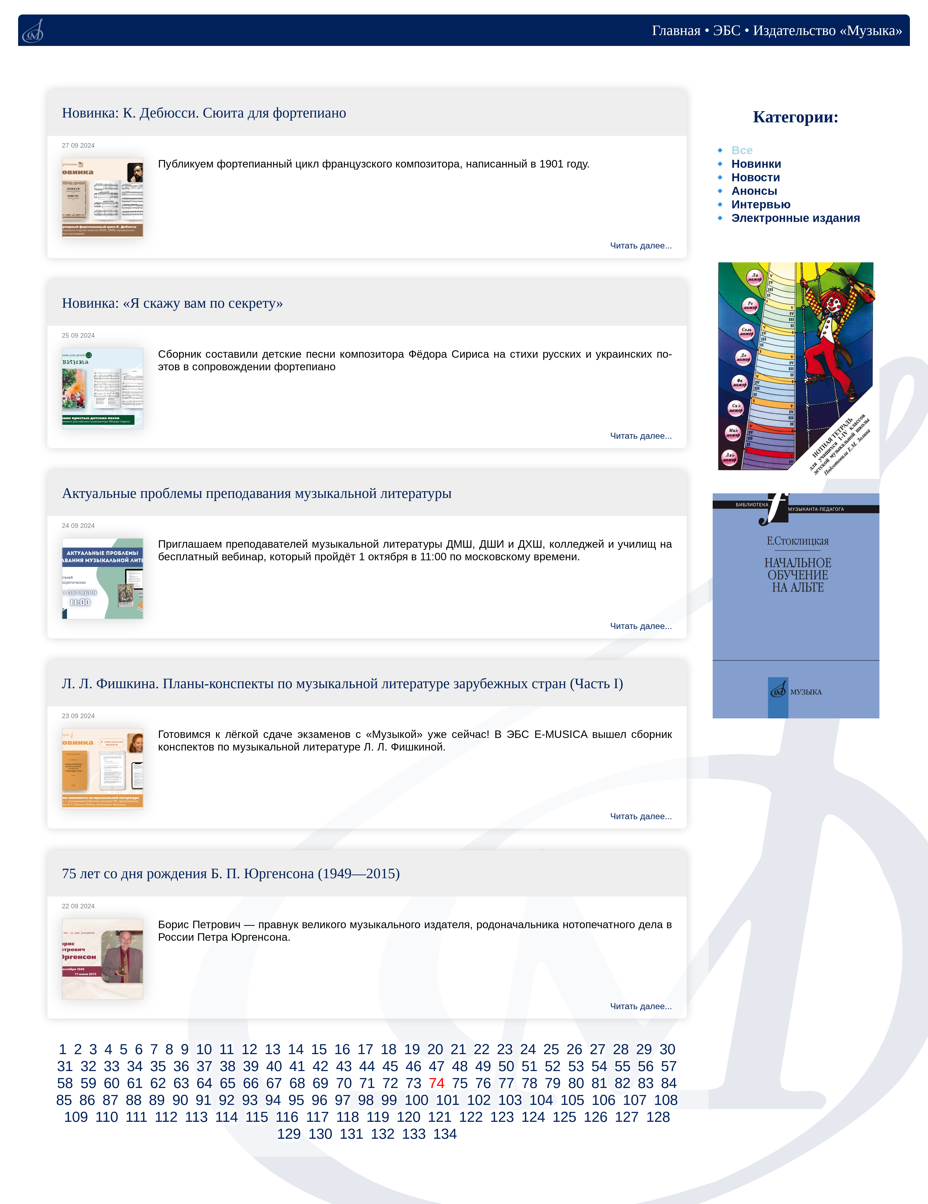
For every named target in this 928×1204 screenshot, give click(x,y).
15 (319, 1049)
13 (273, 1049)
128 (658, 1117)
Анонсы (754, 190)
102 (479, 1100)
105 (572, 1100)
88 (134, 1100)
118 (347, 1117)
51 (529, 1066)
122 (471, 1117)
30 (667, 1049)
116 (287, 1117)
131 (351, 1133)
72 (390, 1083)
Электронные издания (796, 217)
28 (621, 1049)
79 (553, 1083)
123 (502, 1117)
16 (342, 1049)
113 (196, 1117)
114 (226, 1117)
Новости (756, 177)
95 (296, 1100)
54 (599, 1066)
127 (627, 1117)
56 (646, 1066)
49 (483, 1066)
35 (158, 1066)
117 (317, 1117)
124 (533, 1117)
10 (204, 1049)
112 (166, 1117)
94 (273, 1100)
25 (551, 1049)
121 (440, 1117)
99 (389, 1100)
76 (483, 1083)
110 (106, 1117)
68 (297, 1083)
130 (320, 1133)
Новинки (757, 163)
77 (506, 1083)
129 (289, 1133)
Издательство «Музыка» (828, 30)
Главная (676, 30)
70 (344, 1083)
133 (414, 1133)
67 (274, 1083)
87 (110, 1100)
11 (226, 1049)
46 (413, 1066)
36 (181, 1066)
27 (598, 1049)
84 (669, 1083)
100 (416, 1100)
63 (181, 1083)
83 (646, 1083)
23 (505, 1049)
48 (460, 1066)
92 (227, 1100)
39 (251, 1066)
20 (435, 1049)
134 (445, 1133)
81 (599, 1083)
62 (158, 1083)
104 (541, 1100)
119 (377, 1117)
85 (64, 1100)
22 (482, 1049)
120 (408, 1117)
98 (366, 1100)
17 (365, 1049)
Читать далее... (641, 245)
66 (251, 1083)
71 (367, 1083)
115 (256, 1117)
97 (343, 1100)
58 (65, 1083)
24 (528, 1049)
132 (383, 1133)
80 (576, 1083)
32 (88, 1066)
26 (574, 1049)
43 (344, 1066)
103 (510, 1100)
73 (413, 1083)
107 (635, 1100)
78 (529, 1083)
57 (669, 1066)
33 (112, 1066)
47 (437, 1066)
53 (576, 1066)
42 (320, 1066)
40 (274, 1066)
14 (296, 1049)
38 (228, 1066)
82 (623, 1083)
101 (448, 1100)
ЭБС (727, 30)
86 (87, 1100)
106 (604, 1100)
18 (389, 1049)
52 (553, 1066)
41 (297, 1066)
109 (76, 1117)
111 (136, 1117)
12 (249, 1049)
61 (135, 1083)
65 (228, 1083)
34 (135, 1066)
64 (204, 1083)
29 (644, 1049)
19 (412, 1049)
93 (250, 1100)
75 (460, 1083)
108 (666, 1100)
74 (437, 1083)
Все (742, 150)
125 (564, 1117)
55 (623, 1066)
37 (204, 1066)
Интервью (761, 204)
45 (390, 1066)
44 (367, 1066)
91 (203, 1100)
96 (319, 1100)
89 (157, 1100)
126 (596, 1117)
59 (88, 1083)
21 (458, 1049)
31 (65, 1066)
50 (506, 1066)
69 (320, 1083)
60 (112, 1083)
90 (180, 1100)
